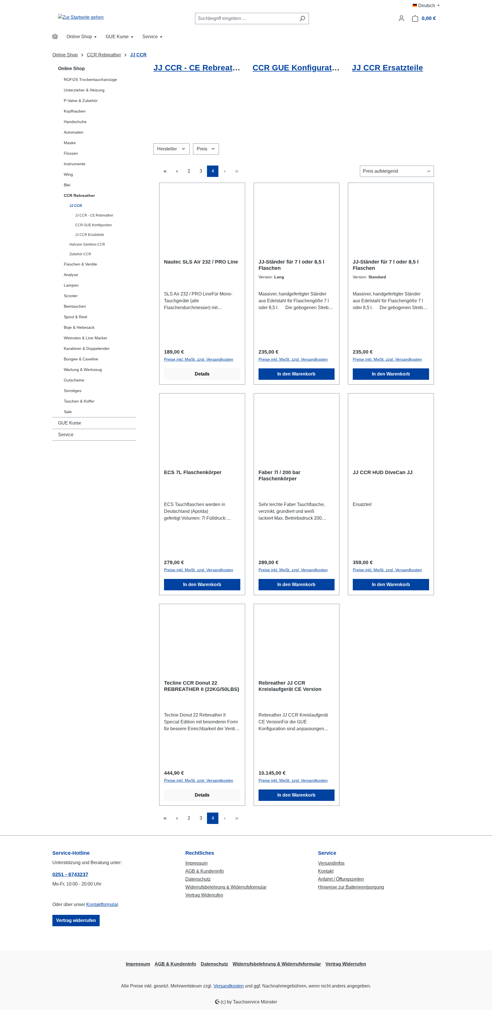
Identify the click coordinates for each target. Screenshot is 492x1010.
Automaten (73, 132)
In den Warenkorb (296, 374)
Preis (202, 148)
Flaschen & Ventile (80, 264)
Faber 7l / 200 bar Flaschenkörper (279, 475)
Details (202, 374)
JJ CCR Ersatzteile (89, 235)
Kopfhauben (75, 111)
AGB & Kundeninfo (204, 871)
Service (65, 434)
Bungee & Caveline (81, 359)
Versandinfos (331, 863)
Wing (68, 174)
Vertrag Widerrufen (204, 895)
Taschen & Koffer (79, 401)
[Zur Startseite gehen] (80, 17)
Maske (70, 142)
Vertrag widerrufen (76, 920)
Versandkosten (229, 986)
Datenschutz (198, 879)
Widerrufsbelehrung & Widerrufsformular (225, 887)
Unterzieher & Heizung (84, 90)
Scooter (71, 295)
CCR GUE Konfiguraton (93, 225)
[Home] (58, 37)
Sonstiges (72, 390)
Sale (68, 411)
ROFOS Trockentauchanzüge (90, 79)
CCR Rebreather (79, 195)
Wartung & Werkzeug (83, 369)
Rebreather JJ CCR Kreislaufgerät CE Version (290, 686)
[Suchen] (302, 18)
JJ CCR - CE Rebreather (94, 215)
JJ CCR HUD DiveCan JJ (383, 472)
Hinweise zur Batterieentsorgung (351, 887)
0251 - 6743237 (70, 874)
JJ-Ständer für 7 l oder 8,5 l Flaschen (291, 265)
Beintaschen (75, 306)
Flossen (71, 153)
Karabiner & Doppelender (87, 348)
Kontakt (325, 871)
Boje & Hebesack (79, 327)
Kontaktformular (102, 904)
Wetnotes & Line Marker (85, 338)
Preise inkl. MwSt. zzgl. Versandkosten (198, 359)
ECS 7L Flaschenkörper (193, 472)
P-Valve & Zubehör (81, 100)
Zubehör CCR (80, 254)
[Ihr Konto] (401, 18)
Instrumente (74, 164)
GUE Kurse (69, 423)
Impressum (196, 863)
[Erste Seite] (165, 171)
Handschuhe (75, 121)
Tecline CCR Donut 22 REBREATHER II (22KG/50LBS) (201, 686)
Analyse (71, 274)
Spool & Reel (75, 317)
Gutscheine (74, 380)
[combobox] (245, 18)
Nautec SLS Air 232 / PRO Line (201, 262)
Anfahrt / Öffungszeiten (341, 879)
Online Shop (71, 68)
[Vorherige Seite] (177, 171)
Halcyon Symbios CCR (87, 244)
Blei (67, 185)
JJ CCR (75, 206)
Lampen (71, 285)
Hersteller (167, 148)
